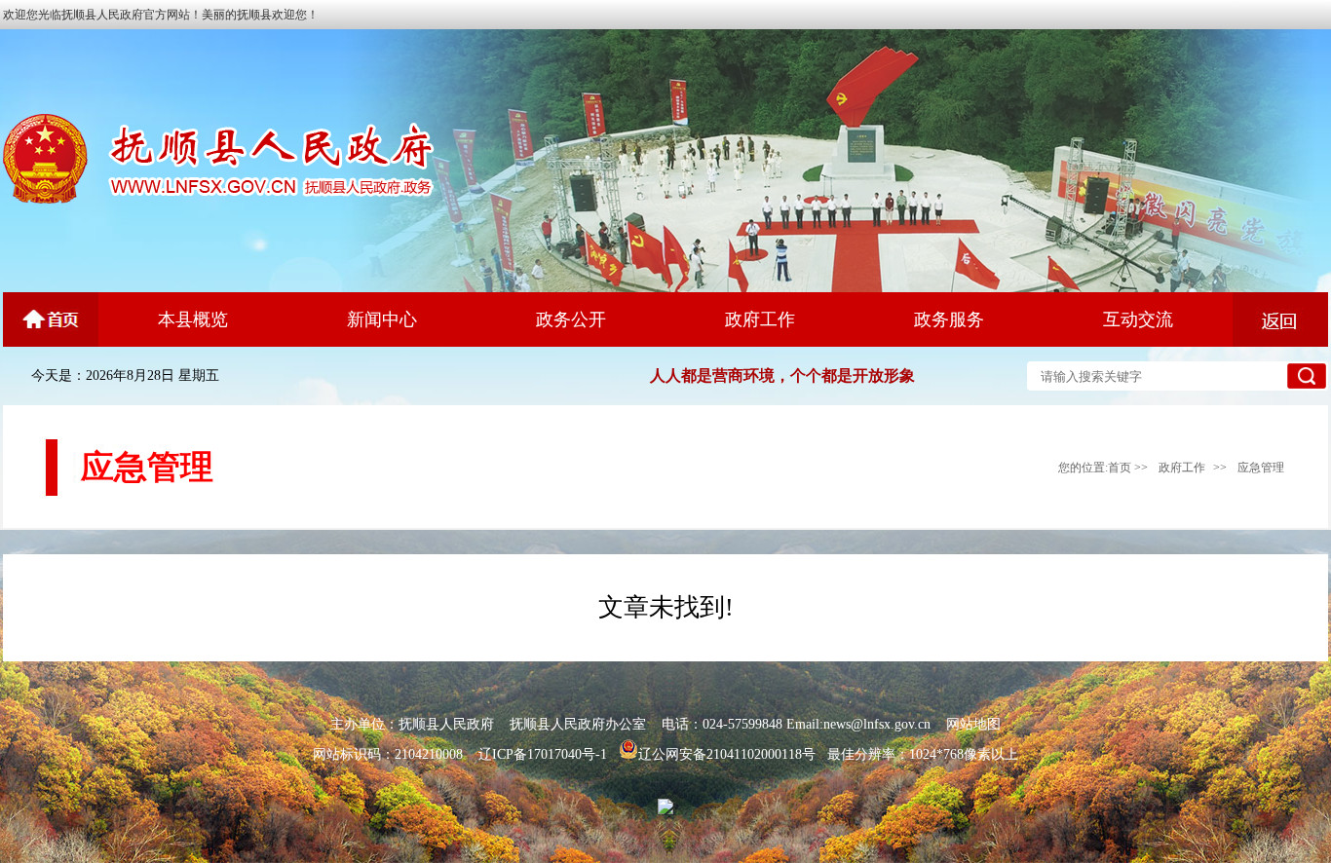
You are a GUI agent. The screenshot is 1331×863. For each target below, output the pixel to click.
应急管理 (1260, 467)
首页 (1119, 467)
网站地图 (973, 724)
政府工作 (1182, 467)
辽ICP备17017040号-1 (542, 754)
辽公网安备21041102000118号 (727, 754)
